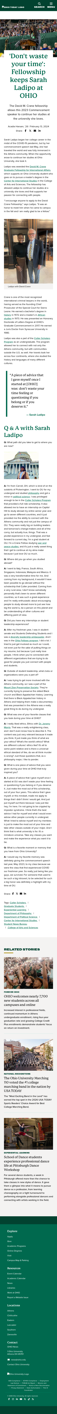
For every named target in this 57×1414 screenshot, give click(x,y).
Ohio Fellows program (26, 640)
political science (21, 496)
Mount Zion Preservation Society (21, 687)
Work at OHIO (13, 1292)
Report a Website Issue (17, 1297)
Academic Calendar (16, 1278)
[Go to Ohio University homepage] (13, 7)
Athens (10, 1310)
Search (39, 7)
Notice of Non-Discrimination (39, 1385)
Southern (11, 1329)
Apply (10, 1236)
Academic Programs (16, 1246)
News (9, 1283)
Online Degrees (14, 1250)
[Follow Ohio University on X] (25, 1399)
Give (9, 1241)
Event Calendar (14, 1273)
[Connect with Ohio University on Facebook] (9, 1399)
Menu (51, 7)
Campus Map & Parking (18, 1260)
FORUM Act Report (28, 1383)
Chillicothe (12, 1315)
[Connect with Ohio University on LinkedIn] (17, 1399)
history (7, 315)
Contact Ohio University (18, 1364)
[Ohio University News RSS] (32, 1399)
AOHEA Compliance (30, 1381)
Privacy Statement (17, 1388)
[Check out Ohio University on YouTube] (21, 1399)
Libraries (11, 1287)
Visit (9, 1255)
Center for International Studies (20, 180)
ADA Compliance (14, 1381)
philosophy (33, 493)
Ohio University (18, 1396)
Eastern (10, 1320)
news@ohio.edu (18, 1359)
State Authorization (33, 1388)
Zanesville (12, 1334)
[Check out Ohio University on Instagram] (13, 1399)
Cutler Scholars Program (38, 500)
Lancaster (11, 1324)
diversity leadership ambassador (27, 637)
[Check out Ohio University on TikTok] (28, 1399)
